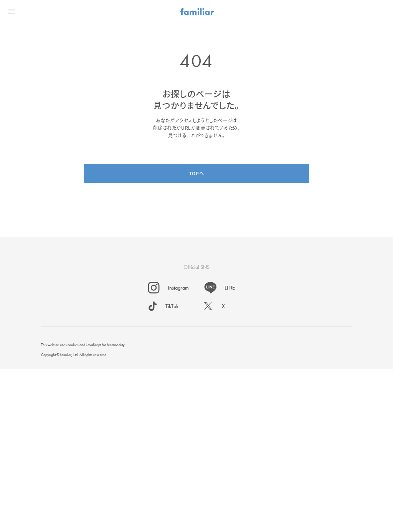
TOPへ (196, 173)
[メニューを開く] (11, 11)
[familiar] (197, 11)
